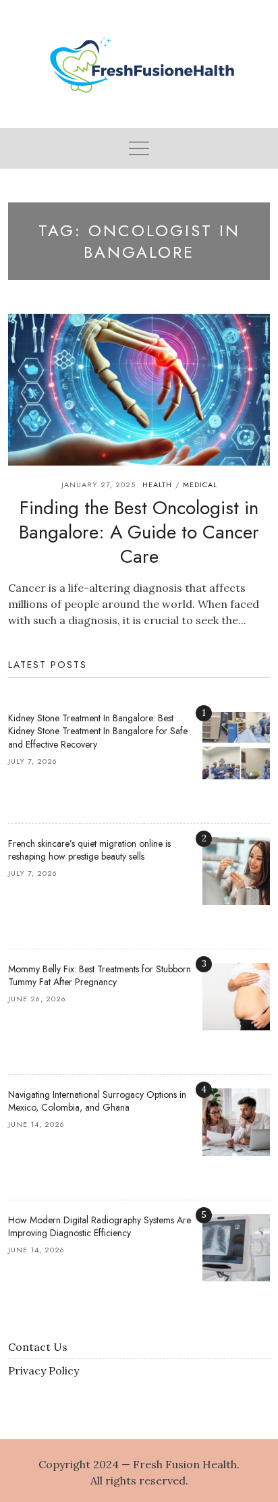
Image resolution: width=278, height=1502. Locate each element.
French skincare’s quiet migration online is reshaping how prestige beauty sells (89, 850)
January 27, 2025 (98, 484)
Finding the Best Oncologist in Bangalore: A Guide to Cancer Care (139, 532)
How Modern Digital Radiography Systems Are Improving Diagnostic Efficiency (99, 1226)
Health (157, 484)
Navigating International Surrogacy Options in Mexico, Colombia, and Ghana (97, 1101)
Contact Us (37, 1347)
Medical (200, 484)
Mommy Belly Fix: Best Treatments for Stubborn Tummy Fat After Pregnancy (99, 975)
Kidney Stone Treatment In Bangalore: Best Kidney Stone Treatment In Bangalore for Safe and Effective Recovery (98, 731)
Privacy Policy (43, 1370)
